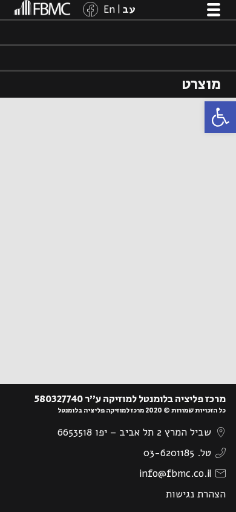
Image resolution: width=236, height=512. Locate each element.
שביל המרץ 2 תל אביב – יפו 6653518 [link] (134, 432)
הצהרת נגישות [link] (196, 494)
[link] (220, 117)
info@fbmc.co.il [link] (175, 473)
